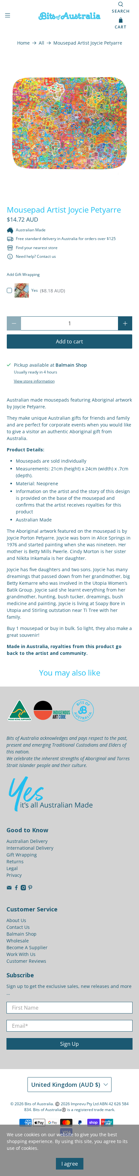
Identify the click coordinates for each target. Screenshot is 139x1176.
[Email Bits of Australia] (9, 889)
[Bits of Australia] (69, 16)
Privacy (14, 875)
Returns (15, 861)
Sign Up (69, 1043)
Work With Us (21, 954)
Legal (12, 868)
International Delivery (29, 848)
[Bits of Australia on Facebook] (16, 889)
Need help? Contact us (36, 256)
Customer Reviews (26, 961)
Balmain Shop (21, 934)
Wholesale (17, 941)
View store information (34, 380)
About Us (16, 920)
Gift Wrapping (21, 855)
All (41, 43)
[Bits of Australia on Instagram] (23, 889)
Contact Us (18, 927)
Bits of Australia (39, 1103)
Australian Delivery (27, 841)
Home (23, 43)
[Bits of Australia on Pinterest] (30, 889)
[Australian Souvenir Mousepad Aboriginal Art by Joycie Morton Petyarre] (70, 123)
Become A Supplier (27, 947)
